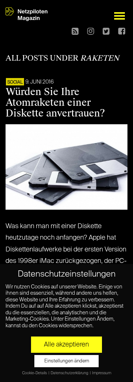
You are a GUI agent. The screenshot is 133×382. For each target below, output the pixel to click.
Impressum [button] (101, 373)
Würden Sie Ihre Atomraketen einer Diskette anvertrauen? (55, 102)
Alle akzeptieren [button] (66, 344)
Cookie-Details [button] (35, 373)
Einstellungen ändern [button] (66, 361)
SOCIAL (15, 82)
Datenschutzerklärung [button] (70, 373)
